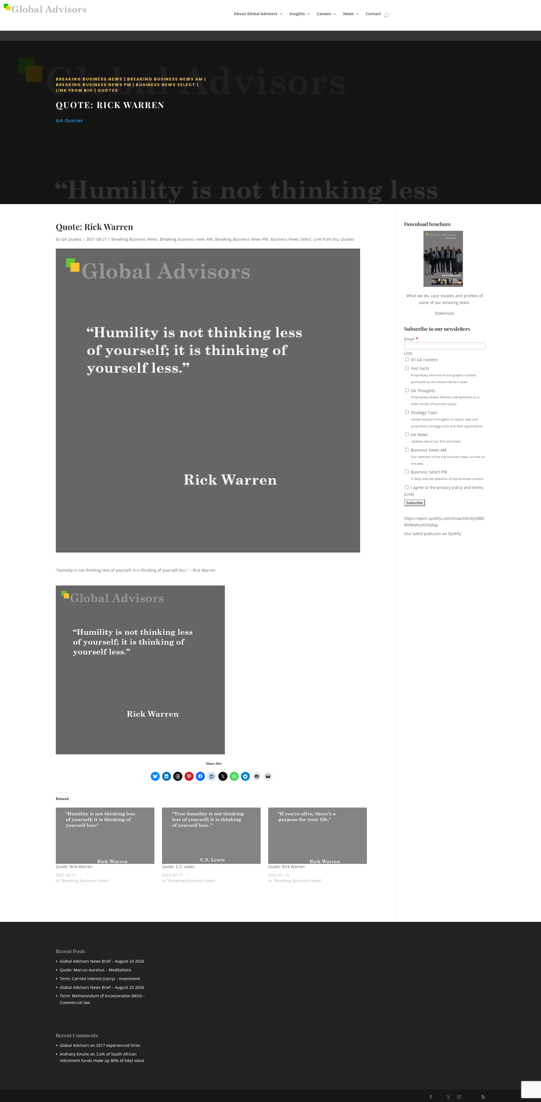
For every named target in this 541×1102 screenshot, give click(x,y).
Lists (408, 353)
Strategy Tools (446, 419)
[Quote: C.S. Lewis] (212, 836)
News (348, 13)
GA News (435, 437)
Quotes (107, 90)
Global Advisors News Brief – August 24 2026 (102, 961)
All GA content (424, 359)
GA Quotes (69, 120)
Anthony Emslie (74, 1054)
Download (444, 313)
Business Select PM (447, 475)
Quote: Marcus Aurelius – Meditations (95, 970)
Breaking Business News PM (93, 85)
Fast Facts (443, 375)
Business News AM (447, 456)
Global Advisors (74, 1045)
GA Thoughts (444, 397)
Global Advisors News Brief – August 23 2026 (102, 987)
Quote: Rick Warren (74, 866)
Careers (324, 13)
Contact (373, 13)
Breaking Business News (89, 79)
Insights (297, 13)
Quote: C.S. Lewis (178, 866)
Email (411, 339)
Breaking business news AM (165, 79)
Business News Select (166, 85)
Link (409, 494)
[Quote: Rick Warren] (106, 836)
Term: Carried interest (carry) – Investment (100, 978)
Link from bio (74, 90)
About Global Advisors (256, 13)
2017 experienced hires (118, 1045)
